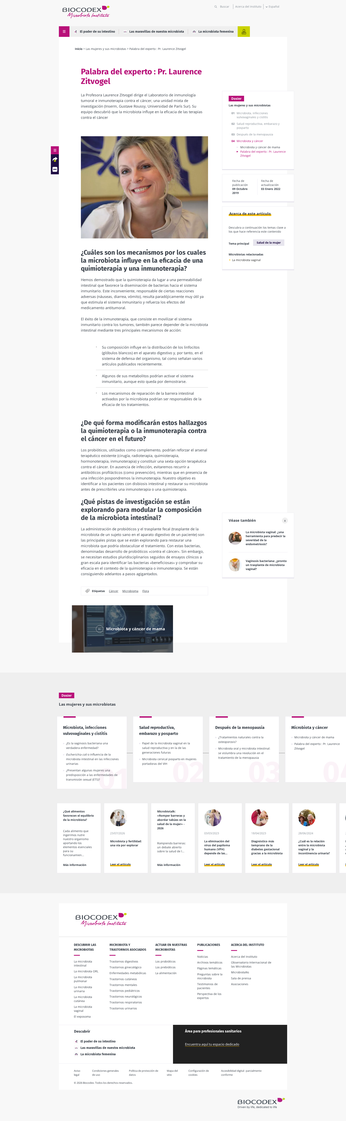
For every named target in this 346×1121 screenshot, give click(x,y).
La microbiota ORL (86, 971)
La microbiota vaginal (246, 260)
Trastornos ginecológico (125, 967)
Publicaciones (208, 945)
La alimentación (166, 973)
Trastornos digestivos (124, 961)
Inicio (78, 49)
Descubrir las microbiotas (85, 947)
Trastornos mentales (123, 985)
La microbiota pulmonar (83, 979)
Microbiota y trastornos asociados (128, 947)
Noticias (202, 957)
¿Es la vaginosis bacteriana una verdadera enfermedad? (87, 745)
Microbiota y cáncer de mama (260, 147)
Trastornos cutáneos (123, 979)
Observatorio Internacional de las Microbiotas (251, 964)
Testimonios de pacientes (207, 986)
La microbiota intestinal (83, 963)
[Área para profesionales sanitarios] (244, 31)
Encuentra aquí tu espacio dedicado (212, 1044)
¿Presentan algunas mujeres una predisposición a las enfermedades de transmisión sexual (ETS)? (92, 774)
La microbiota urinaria (83, 989)
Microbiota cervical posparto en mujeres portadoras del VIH (169, 761)
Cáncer (113, 591)
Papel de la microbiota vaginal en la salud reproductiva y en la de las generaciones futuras (166, 747)
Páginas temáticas (209, 968)
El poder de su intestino (97, 31)
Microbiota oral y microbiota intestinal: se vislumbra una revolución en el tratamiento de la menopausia (244, 753)
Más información (74, 865)
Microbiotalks (240, 972)
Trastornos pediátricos (125, 991)
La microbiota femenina (216, 31)
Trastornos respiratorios (126, 1002)
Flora (145, 591)
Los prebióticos (165, 967)
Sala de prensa (241, 978)
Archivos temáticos (209, 962)
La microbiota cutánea (83, 999)
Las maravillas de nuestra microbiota (156, 31)
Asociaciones (239, 984)
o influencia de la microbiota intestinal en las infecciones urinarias (92, 759)
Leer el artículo (120, 864)
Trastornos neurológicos (126, 996)
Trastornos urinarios (123, 1008)
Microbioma (130, 591)
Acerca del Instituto (248, 6)
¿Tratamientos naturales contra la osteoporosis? (241, 739)
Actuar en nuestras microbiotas (171, 947)
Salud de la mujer (269, 242)
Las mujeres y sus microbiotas (106, 49)
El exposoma (82, 1016)
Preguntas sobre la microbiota (209, 976)
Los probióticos (165, 961)
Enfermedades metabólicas (128, 973)
